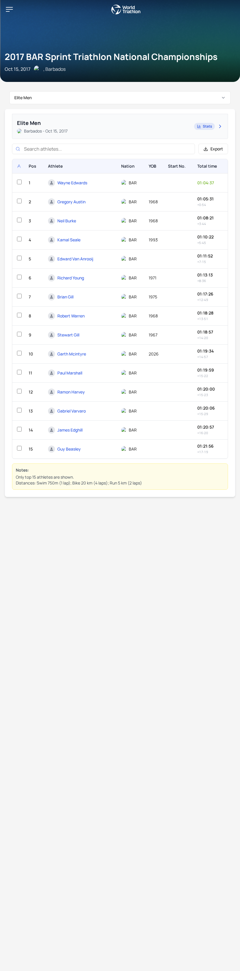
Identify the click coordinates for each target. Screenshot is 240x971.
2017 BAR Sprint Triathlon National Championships (111, 57)
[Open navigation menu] (9, 9)
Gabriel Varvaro (71, 411)
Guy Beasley (69, 449)
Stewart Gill (68, 335)
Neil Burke (66, 221)
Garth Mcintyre (71, 354)
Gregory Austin (71, 201)
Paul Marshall (69, 373)
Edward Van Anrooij (75, 259)
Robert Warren (71, 316)
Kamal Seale (68, 240)
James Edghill (70, 430)
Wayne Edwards (72, 182)
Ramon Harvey (71, 392)
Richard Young (70, 278)
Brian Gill (65, 297)
